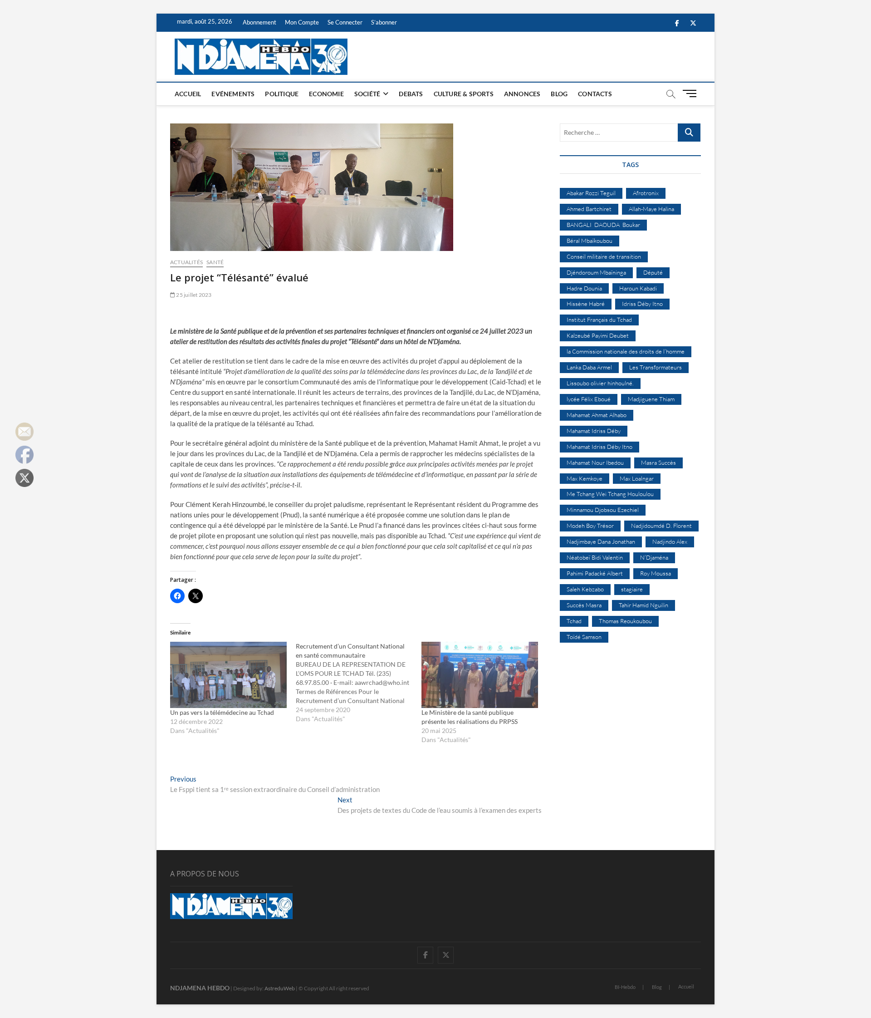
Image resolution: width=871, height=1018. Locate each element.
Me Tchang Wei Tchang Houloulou (610, 493)
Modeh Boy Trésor (590, 525)
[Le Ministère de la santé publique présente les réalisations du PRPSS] (479, 675)
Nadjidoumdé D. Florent (661, 525)
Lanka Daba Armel (589, 367)
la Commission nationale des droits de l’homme (626, 351)
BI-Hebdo (625, 987)
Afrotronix (646, 193)
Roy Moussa (655, 573)
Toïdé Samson (584, 636)
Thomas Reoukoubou (625, 621)
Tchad (574, 621)
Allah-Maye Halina (651, 208)
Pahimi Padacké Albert (595, 573)
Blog (559, 94)
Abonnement (259, 22)
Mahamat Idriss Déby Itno (599, 446)
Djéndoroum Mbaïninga (596, 272)
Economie (326, 94)
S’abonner (384, 22)
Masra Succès (658, 462)
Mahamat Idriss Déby (594, 430)
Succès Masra (584, 605)
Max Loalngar (637, 478)
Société (367, 94)
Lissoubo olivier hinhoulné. (600, 383)
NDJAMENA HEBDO (200, 988)
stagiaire (632, 589)
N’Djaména (654, 557)
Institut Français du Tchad (599, 319)
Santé (215, 262)
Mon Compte (302, 22)
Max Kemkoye (584, 478)
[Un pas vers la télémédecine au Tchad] (228, 675)
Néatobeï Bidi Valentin (595, 557)
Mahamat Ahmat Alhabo (596, 414)
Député (653, 272)
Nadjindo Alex (669, 541)
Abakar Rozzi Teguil (591, 193)
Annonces (522, 94)
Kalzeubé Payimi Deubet (598, 335)
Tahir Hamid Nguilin (643, 605)
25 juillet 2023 (193, 294)
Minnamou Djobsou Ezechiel (603, 509)
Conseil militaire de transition (604, 256)
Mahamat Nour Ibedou (595, 462)
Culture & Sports (464, 94)
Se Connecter (345, 22)
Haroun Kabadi (638, 288)
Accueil (188, 94)
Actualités (186, 262)
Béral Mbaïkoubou (589, 240)
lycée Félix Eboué (589, 399)
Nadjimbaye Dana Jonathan (601, 541)
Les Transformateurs (655, 367)
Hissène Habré (586, 303)
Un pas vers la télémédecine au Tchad (222, 712)
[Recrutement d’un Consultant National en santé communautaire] (358, 682)
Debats (411, 94)
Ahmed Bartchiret (589, 208)
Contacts (595, 94)
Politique (281, 94)
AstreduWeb (279, 988)
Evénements (232, 94)
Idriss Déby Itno (642, 303)
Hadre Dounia (584, 288)
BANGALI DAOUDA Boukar (603, 224)
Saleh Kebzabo (585, 589)
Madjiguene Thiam (651, 399)
